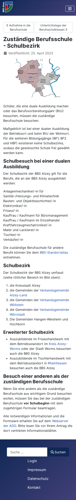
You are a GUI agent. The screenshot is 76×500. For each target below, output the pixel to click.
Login (32, 461)
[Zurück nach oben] (69, 492)
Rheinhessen (57, 363)
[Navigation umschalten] (69, 9)
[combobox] (27, 452)
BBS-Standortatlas (54, 252)
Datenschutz (38, 478)
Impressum (37, 470)
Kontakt (34, 487)
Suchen (60, 452)
